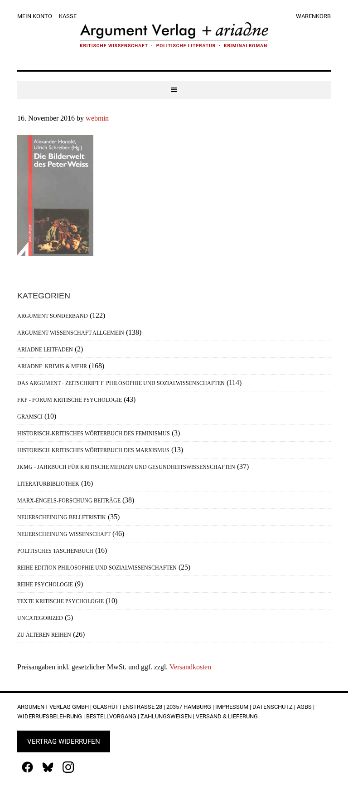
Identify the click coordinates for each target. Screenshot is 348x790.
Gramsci (30, 417)
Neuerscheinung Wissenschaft (64, 534)
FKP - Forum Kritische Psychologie (69, 400)
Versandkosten (190, 667)
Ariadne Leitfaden (45, 349)
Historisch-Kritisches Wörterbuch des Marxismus (93, 450)
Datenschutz (272, 706)
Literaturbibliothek (48, 484)
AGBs (304, 706)
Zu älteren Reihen (44, 635)
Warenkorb (313, 16)
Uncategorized (40, 618)
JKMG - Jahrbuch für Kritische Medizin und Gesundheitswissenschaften (126, 467)
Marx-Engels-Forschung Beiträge (69, 500)
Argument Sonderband (52, 316)
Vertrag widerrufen (63, 741)
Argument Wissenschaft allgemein (70, 333)
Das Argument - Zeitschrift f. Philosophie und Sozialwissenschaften (121, 383)
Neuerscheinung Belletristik (61, 517)
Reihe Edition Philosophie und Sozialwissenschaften (97, 568)
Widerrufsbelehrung (49, 716)
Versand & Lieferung (227, 716)
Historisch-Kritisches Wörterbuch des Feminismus (93, 433)
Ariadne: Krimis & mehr (52, 366)
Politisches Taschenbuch (55, 551)
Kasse (68, 16)
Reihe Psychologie (45, 584)
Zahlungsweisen (166, 716)
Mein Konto (34, 16)
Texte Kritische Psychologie (60, 601)
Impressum (231, 706)
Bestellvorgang (111, 716)
